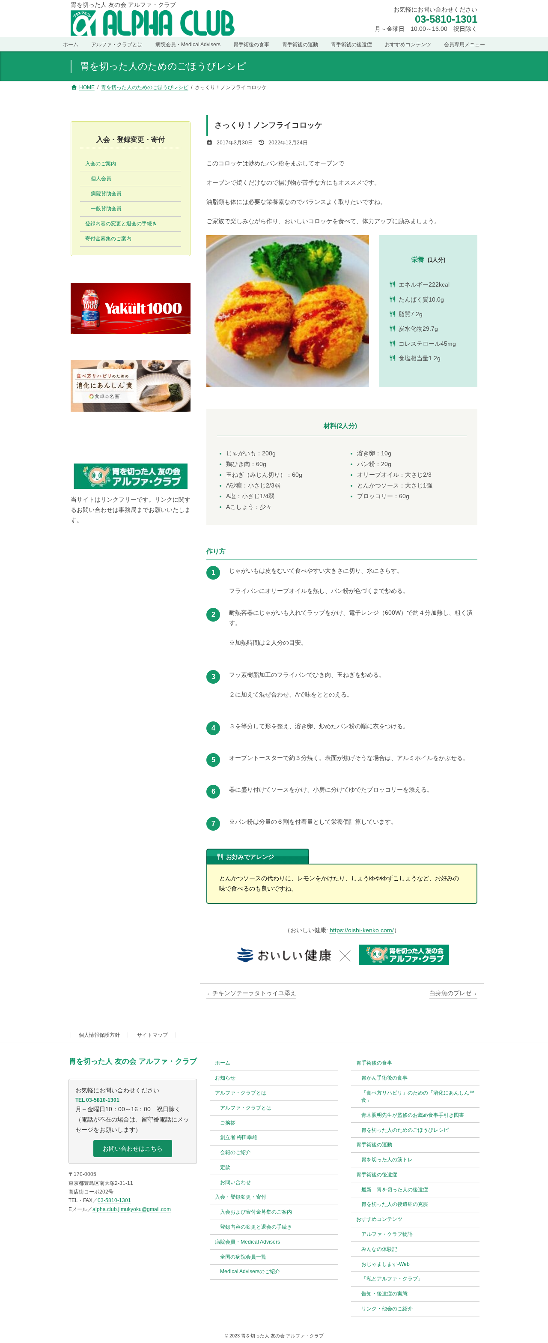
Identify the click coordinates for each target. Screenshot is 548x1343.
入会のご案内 (100, 164)
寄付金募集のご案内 (108, 239)
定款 (225, 1167)
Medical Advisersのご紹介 (250, 1271)
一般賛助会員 (106, 209)
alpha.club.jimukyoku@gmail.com (131, 1209)
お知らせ (225, 1078)
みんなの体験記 (379, 1249)
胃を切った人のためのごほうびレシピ (405, 1130)
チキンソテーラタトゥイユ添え (254, 993)
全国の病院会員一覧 (243, 1256)
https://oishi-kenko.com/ (362, 930)
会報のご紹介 (235, 1152)
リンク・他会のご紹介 (387, 1309)
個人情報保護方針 (99, 1035)
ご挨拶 (227, 1122)
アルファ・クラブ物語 (387, 1234)
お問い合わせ (235, 1182)
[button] (132, 1148)
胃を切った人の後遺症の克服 (394, 1204)
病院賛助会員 (106, 194)
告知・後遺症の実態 (384, 1294)
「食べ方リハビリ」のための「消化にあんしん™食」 (417, 1096)
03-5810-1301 (446, 19)
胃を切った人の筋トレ (387, 1160)
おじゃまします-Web (385, 1264)
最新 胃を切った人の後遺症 (394, 1189)
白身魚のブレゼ (450, 993)
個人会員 (101, 179)
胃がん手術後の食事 (384, 1078)
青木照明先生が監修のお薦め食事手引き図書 (412, 1115)
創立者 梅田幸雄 (238, 1137)
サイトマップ (152, 1035)
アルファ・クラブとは (245, 1107)
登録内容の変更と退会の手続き (121, 224)
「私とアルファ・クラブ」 (392, 1279)
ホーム (222, 1063)
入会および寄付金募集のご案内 (256, 1212)
